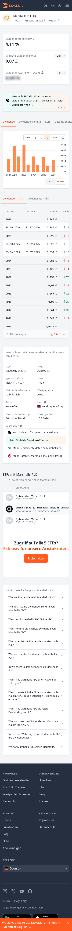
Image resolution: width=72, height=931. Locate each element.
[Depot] (60, 5)
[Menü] (67, 5)
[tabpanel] (36, 159)
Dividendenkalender (16, 780)
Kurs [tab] (48, 121)
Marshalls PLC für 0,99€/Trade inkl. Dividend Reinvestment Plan (38, 432)
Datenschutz (47, 827)
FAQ (5, 834)
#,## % (13, 78)
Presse (43, 801)
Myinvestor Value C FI (30, 519)
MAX (54, 137)
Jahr (50, 181)
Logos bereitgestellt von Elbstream (23, 907)
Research (9, 801)
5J (47, 137)
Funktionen (10, 827)
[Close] (67, 922)
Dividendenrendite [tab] (30, 121)
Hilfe (6, 841)
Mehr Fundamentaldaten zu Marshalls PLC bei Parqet (38, 448)
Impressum (46, 820)
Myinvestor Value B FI (30, 495)
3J (41, 137)
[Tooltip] (45, 402)
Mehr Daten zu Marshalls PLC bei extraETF (37, 455)
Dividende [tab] (9, 121)
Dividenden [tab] (13, 198)
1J (35, 137)
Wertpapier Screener (16, 794)
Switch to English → (17, 927)
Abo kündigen (12, 848)
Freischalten (36, 558)
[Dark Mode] (53, 5)
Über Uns (45, 780)
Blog (42, 794)
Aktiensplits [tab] (37, 198)
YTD (28, 137)
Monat (60, 181)
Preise (7, 820)
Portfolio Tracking (15, 787)
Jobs (41, 787)
